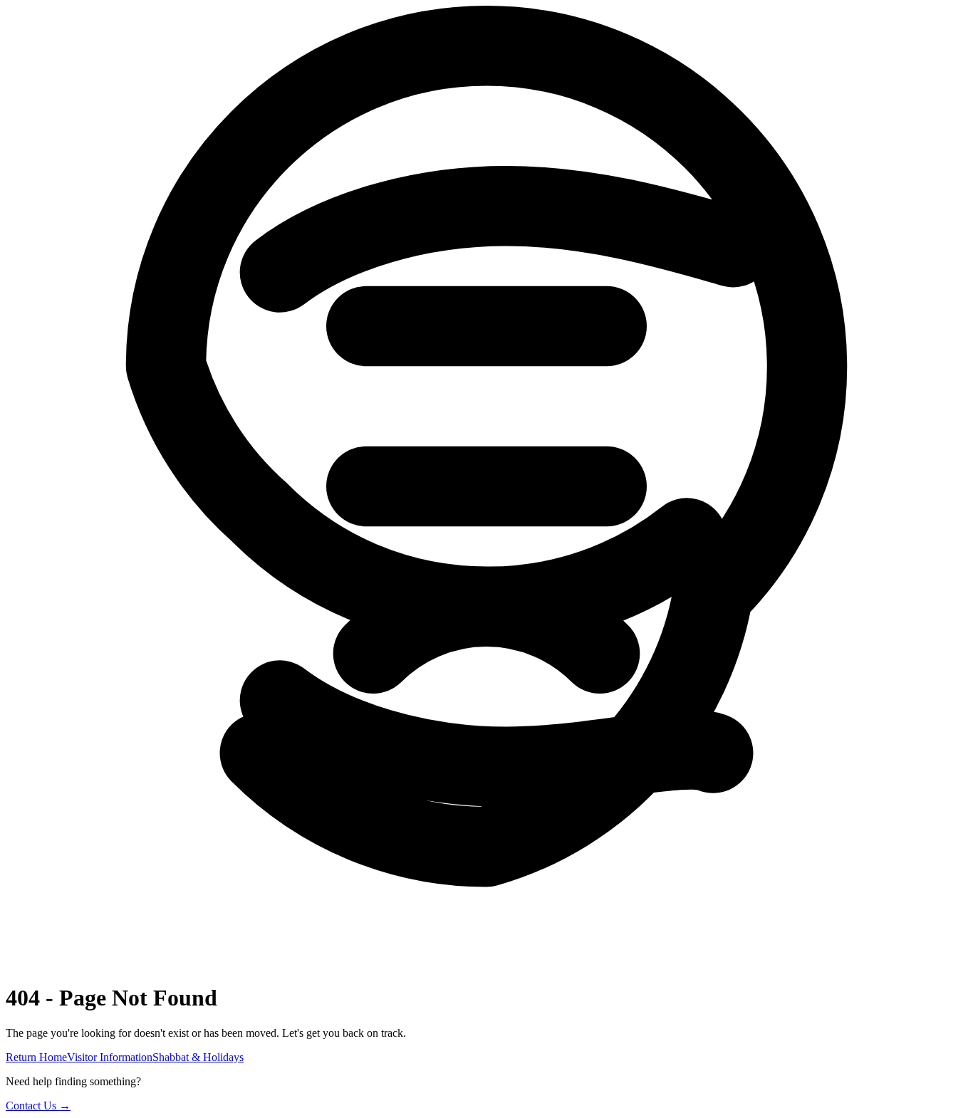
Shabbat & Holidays (198, 1057)
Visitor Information (109, 1057)
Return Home (36, 1057)
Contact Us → (38, 1105)
